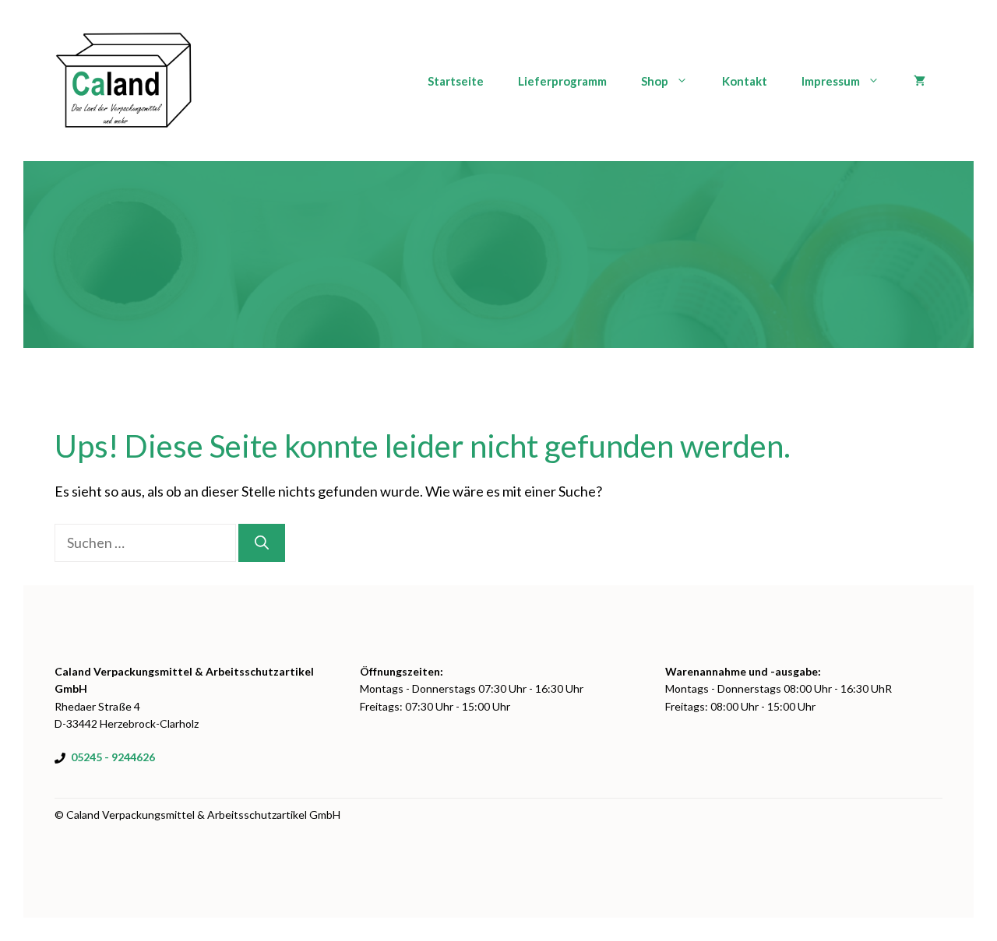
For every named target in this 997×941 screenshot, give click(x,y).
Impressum (830, 81)
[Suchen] (261, 543)
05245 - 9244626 (113, 757)
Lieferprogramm (562, 81)
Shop (654, 81)
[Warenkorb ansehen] (919, 81)
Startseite (456, 81)
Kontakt (744, 81)
